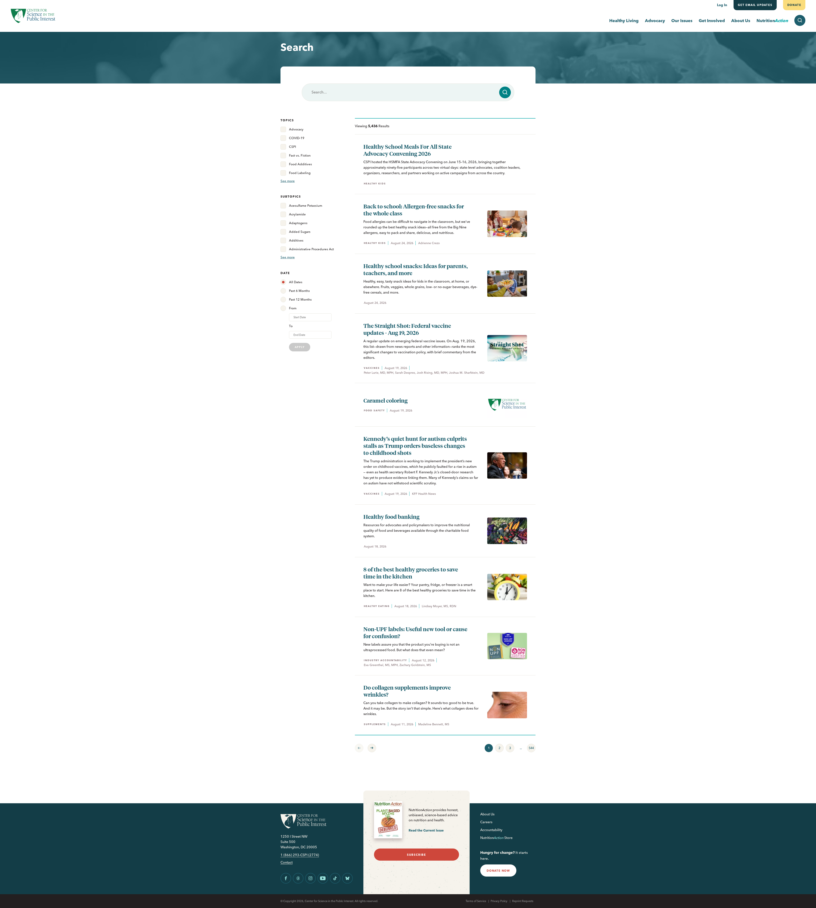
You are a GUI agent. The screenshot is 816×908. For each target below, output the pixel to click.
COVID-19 (296, 138)
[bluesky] (347, 878)
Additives (296, 240)
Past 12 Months (300, 299)
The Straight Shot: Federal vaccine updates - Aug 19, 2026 (407, 329)
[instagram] (310, 878)
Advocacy (655, 20)
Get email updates (755, 5)
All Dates (295, 282)
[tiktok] (335, 878)
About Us (740, 20)
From (292, 308)
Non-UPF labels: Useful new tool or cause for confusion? (415, 632)
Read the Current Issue (426, 830)
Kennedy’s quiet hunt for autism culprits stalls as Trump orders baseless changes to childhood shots (415, 445)
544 (530, 747)
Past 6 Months (299, 291)
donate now (498, 870)
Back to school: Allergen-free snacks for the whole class (413, 210)
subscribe (416, 854)
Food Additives (300, 164)
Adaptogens (298, 223)
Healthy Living (624, 20)
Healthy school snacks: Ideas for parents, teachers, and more (415, 269)
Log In (722, 5)
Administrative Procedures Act (311, 249)
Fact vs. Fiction (300, 155)
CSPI (292, 147)
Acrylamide (297, 214)
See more (287, 181)
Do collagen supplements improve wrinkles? (407, 691)
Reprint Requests (522, 901)
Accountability (491, 830)
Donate (794, 5)
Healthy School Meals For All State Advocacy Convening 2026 (407, 150)
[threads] (298, 878)
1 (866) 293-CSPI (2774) (299, 855)
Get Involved (712, 20)
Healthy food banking (391, 516)
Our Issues (681, 20)
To (291, 326)
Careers (486, 822)
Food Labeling (299, 173)
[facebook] (285, 878)
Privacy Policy (499, 901)
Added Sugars (299, 232)
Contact (286, 862)
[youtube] (322, 878)
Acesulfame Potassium (305, 206)
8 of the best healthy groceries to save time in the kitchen (410, 573)
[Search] (505, 92)
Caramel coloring (385, 400)
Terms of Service (476, 901)
